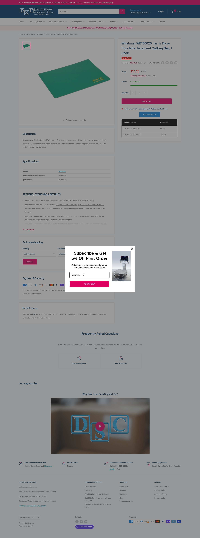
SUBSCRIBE (89, 284)
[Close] (132, 249)
